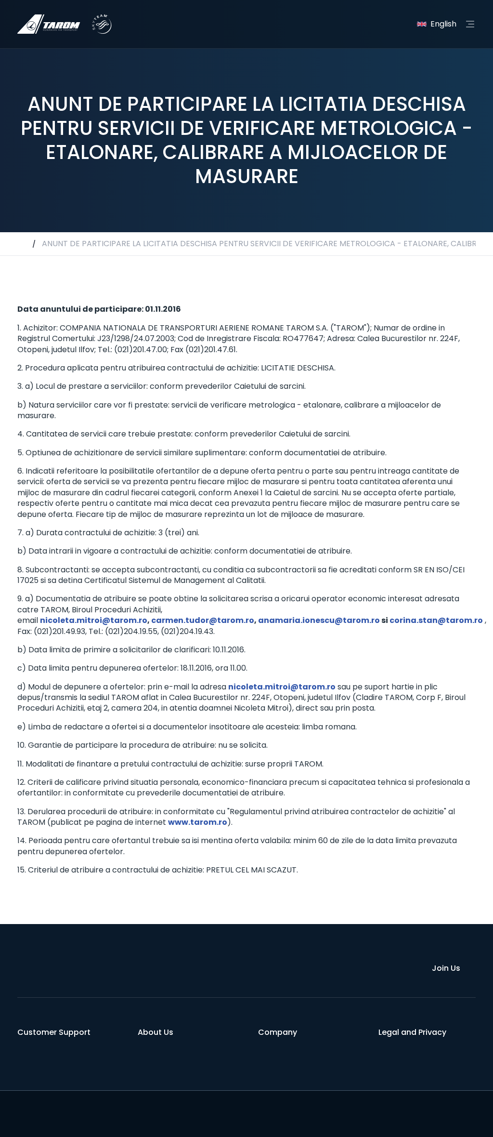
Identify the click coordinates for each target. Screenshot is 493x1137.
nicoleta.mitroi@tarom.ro (93, 620)
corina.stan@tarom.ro (436, 620)
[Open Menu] (470, 24)
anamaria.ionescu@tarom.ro (319, 620)
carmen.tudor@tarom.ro (202, 620)
